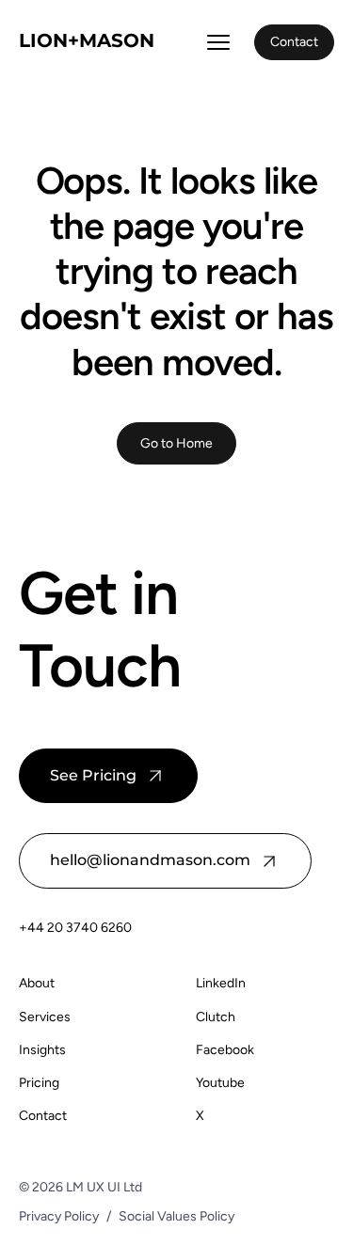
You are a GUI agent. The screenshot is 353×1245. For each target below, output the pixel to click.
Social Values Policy (176, 1215)
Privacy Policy (59, 1215)
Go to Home (176, 442)
